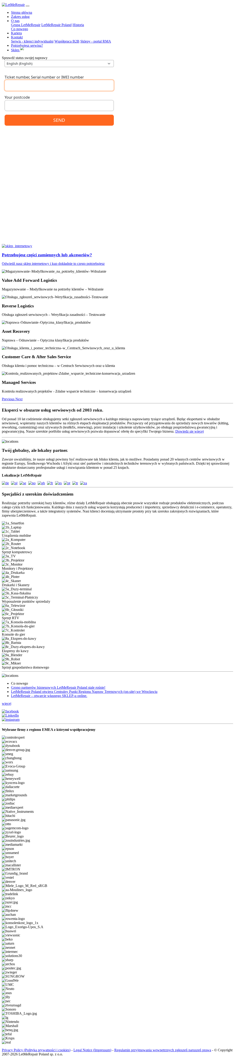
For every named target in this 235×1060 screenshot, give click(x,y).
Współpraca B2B (66, 41)
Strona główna (21, 12)
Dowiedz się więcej (189, 431)
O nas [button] (15, 21)
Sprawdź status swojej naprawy (25, 58)
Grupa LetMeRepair (25, 25)
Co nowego (19, 29)
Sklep (15, 50)
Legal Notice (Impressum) (92, 1050)
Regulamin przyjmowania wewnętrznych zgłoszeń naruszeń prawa (162, 1050)
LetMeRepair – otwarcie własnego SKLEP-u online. (49, 696)
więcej (6, 703)
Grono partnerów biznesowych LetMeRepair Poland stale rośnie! (58, 687)
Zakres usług (20, 17)
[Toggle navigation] (27, 6)
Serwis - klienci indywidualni (32, 41)
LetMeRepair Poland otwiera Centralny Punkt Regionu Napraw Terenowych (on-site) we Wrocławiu (84, 692)
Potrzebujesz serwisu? (27, 45)
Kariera (16, 33)
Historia (78, 25)
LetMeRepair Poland (56, 25)
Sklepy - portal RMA (95, 41)
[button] (8, 399)
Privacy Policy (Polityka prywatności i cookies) (36, 1050)
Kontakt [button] (17, 37)
